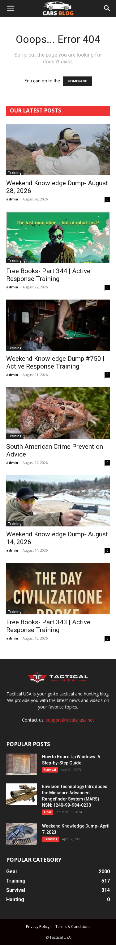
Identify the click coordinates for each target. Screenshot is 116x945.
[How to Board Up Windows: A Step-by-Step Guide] (21, 764)
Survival (50, 770)
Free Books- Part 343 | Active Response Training (48, 626)
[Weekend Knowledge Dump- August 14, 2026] (58, 500)
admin (12, 199)
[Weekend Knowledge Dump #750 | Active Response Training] (58, 325)
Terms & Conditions (72, 926)
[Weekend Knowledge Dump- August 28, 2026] (58, 149)
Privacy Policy (37, 926)
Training (15, 172)
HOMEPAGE (77, 81)
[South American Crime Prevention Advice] (58, 412)
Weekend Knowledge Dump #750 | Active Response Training (55, 362)
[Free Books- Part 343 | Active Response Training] (58, 588)
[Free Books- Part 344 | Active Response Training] (58, 237)
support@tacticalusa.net (70, 720)
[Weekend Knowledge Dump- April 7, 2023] (21, 834)
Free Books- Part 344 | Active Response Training (48, 274)
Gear (47, 812)
